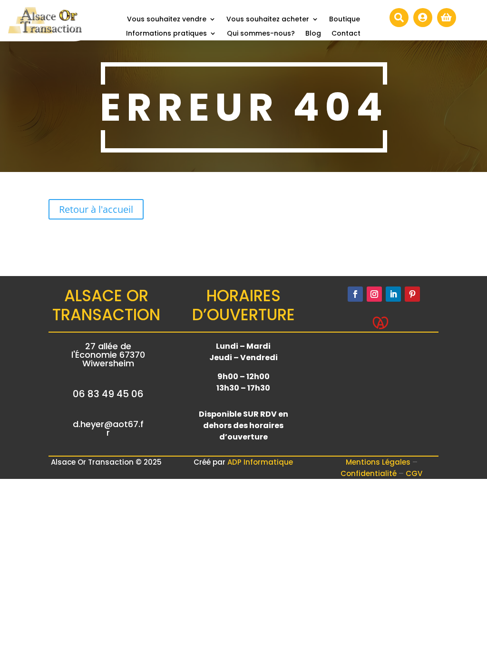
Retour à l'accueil (96, 209)
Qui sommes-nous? (261, 34)
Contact (345, 34)
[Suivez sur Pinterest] (412, 294)
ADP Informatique (260, 462)
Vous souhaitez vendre (166, 20)
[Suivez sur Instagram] (374, 294)
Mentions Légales (379, 462)
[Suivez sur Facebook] (355, 294)
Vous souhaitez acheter (267, 20)
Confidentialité (370, 473)
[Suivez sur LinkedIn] (393, 294)
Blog (313, 34)
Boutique (344, 20)
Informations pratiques (166, 34)
